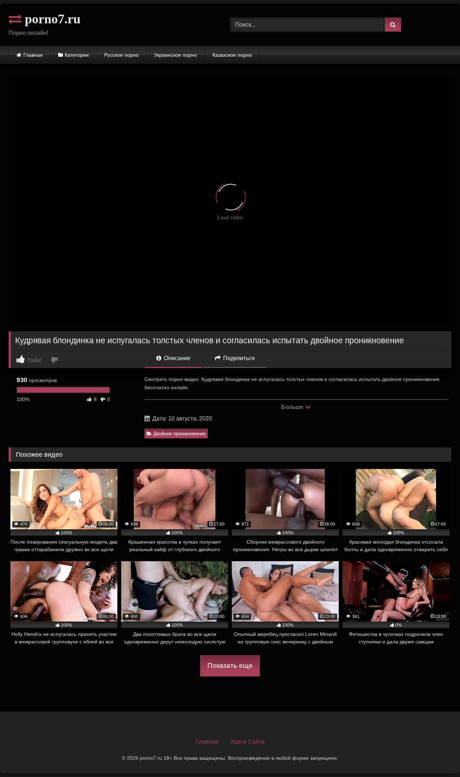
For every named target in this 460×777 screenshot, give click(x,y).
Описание (176, 358)
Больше (292, 407)
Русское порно (121, 55)
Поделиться (238, 358)
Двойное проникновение (179, 433)
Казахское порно (232, 55)
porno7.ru (51, 19)
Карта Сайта (247, 742)
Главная (33, 55)
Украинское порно (175, 55)
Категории (77, 55)
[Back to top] (438, 756)
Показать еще (230, 665)
